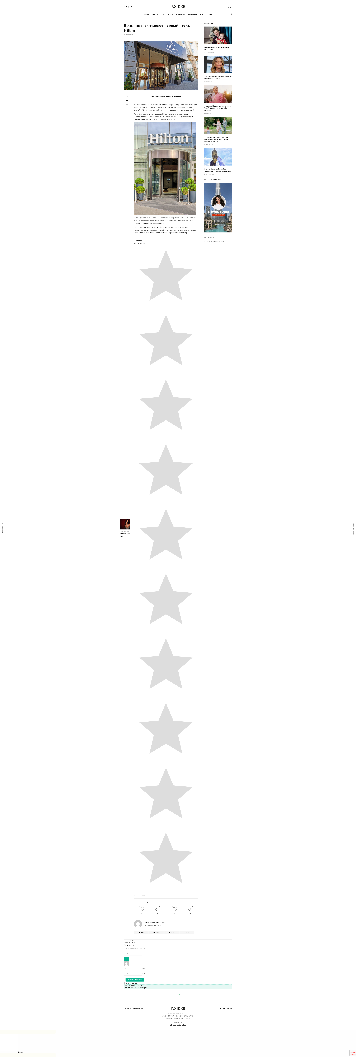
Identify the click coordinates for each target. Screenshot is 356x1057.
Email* (144, 973)
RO (231, 7)
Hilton (143, 895)
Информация (138, 1008)
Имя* (143, 968)
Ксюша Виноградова (152, 922)
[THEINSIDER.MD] (178, 6)
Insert (20, 1052)
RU (228, 7)
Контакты (127, 1008)
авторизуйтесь (129, 943)
